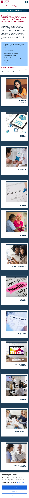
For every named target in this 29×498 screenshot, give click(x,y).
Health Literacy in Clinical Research (14, 6)
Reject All (14, 495)
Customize (14, 491)
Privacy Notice (20, 482)
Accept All (14, 487)
